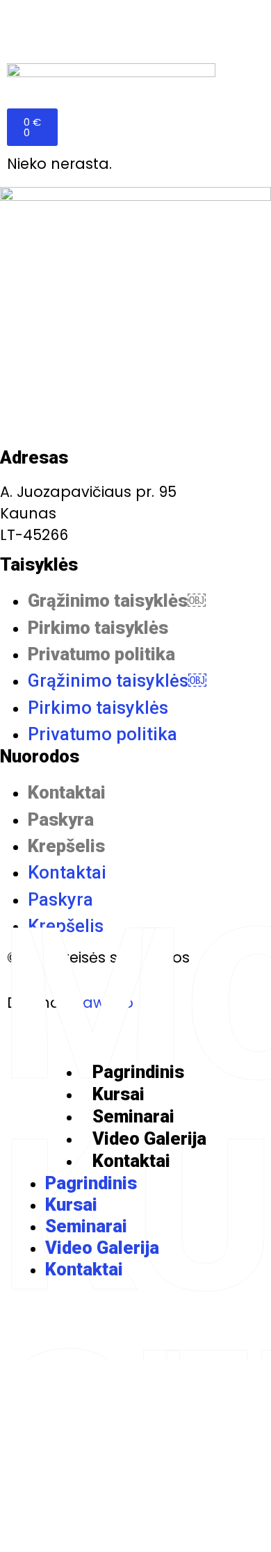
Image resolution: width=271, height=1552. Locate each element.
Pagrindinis (138, 1071)
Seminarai (133, 1116)
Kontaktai (67, 792)
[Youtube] (135, 1319)
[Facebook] (78, 1319)
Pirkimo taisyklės (98, 627)
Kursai (118, 1094)
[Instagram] (192, 1319)
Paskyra (61, 819)
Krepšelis (66, 845)
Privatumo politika (101, 654)
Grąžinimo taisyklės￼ (117, 600)
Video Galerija (149, 1138)
